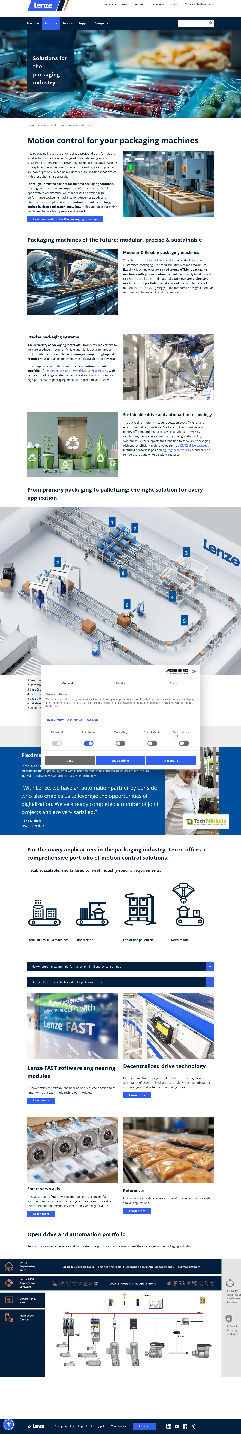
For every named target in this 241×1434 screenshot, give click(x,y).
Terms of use (119, 1426)
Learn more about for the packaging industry (65, 219)
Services (68, 23)
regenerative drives (180, 450)
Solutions (51, 23)
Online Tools (157, 4)
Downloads (140, 4)
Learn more (41, 1100)
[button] (9, 1424)
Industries (58, 125)
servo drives (79, 371)
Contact (173, 4)
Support (84, 23)
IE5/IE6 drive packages (194, 445)
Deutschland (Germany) (200, 4)
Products (33, 23)
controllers (57, 371)
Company (101, 23)
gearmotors (99, 371)
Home (30, 125)
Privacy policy (99, 1426)
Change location (64, 1426)
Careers (125, 4)
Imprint (82, 1426)
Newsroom (110, 4)
